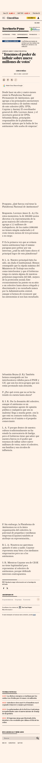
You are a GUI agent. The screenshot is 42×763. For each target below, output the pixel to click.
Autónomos (6, 34)
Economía (26, 600)
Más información (7, 609)
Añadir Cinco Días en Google (14, 85)
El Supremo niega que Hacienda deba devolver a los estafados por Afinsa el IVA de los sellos (20, 720)
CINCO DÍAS (21, 71)
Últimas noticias (9, 692)
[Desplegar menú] (3, 18)
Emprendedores (22, 34)
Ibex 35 (5, 13)
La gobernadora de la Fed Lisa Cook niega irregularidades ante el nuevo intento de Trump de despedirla (20, 711)
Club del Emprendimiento (34, 29)
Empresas (18, 600)
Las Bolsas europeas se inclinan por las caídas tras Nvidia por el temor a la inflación (30, 43)
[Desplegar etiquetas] (38, 599)
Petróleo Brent (37, 13)
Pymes (14, 34)
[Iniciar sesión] (38, 18)
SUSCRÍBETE (31, 18)
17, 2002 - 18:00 (21, 74)
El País (37, 22)
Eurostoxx (12, 743)
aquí (34, 615)
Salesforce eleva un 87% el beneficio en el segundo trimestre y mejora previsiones (20, 704)
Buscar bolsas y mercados (13, 732)
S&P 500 (20, 13)
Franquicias (33, 34)
